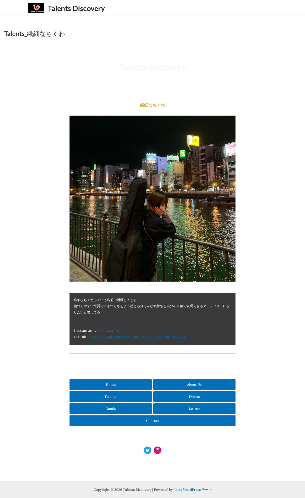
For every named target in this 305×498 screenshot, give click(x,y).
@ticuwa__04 (110, 331)
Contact (152, 421)
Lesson (194, 408)
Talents (111, 396)
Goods (110, 408)
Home (111, 384)
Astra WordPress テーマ (192, 489)
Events (194, 396)
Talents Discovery (76, 8)
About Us (194, 384)
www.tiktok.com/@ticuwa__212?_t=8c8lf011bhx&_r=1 (141, 337)
